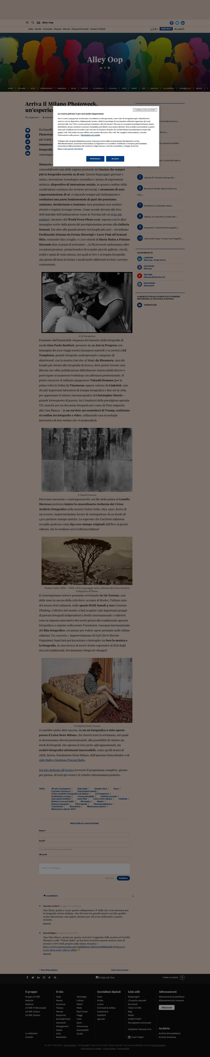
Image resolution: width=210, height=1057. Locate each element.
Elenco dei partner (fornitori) (70, 149)
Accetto (115, 159)
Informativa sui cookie (90, 135)
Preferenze (95, 159)
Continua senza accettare (145, 110)
